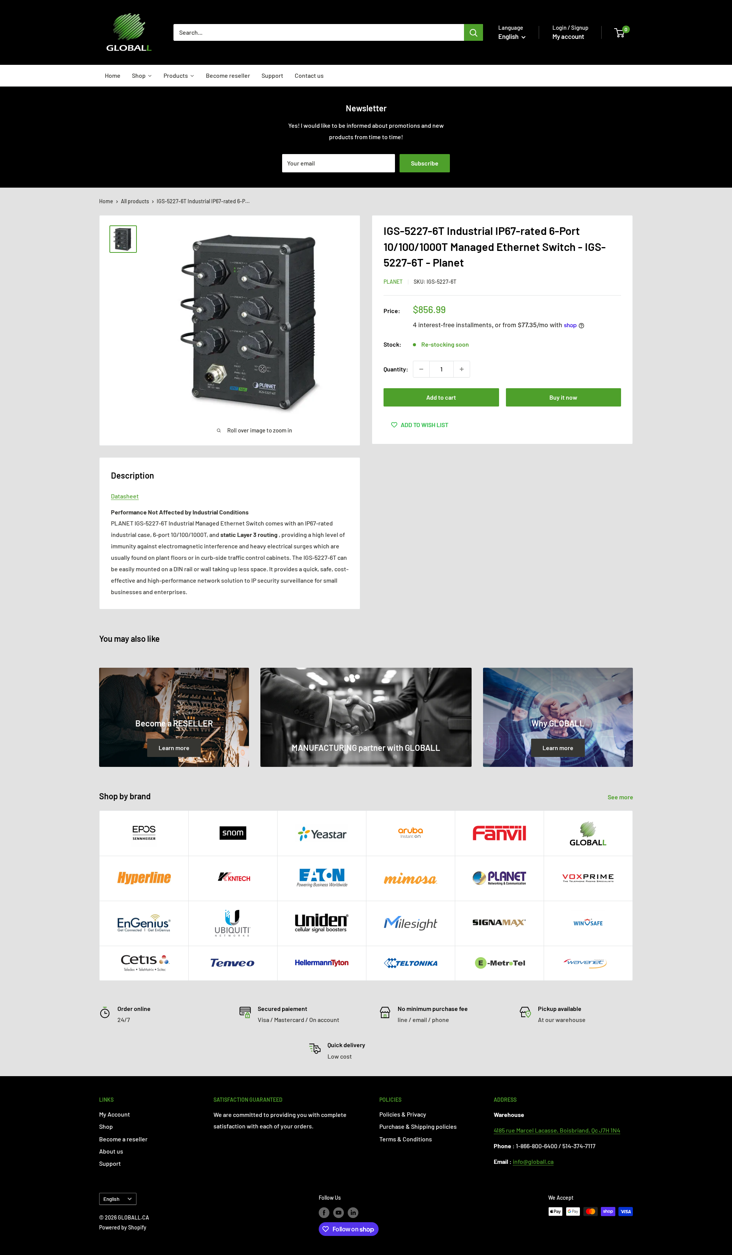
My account (568, 36)
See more (621, 796)
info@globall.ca (533, 1161)
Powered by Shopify (122, 1227)
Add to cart (441, 397)
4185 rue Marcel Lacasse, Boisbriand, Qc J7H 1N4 (557, 1130)
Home (106, 201)
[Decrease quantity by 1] (421, 369)
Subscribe (424, 163)
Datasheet (125, 496)
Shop (106, 1126)
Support (110, 1163)
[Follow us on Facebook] (324, 1212)
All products (135, 201)
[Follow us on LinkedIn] (353, 1212)
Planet (393, 281)
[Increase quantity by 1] (462, 369)
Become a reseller (123, 1139)
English (111, 1199)
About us (111, 1151)
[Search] (473, 32)
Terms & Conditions (405, 1139)
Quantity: (396, 369)
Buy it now (563, 397)
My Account (114, 1114)
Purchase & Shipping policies (418, 1126)
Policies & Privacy (402, 1114)
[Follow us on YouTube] (338, 1212)
